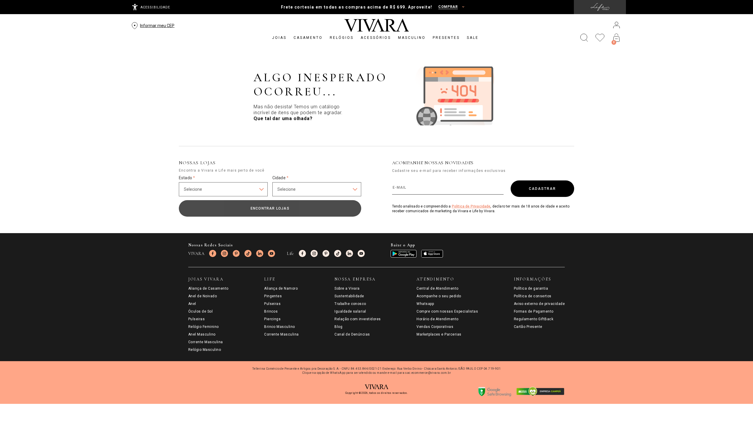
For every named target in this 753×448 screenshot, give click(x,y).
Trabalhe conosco (350, 304)
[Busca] (584, 38)
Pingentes (273, 296)
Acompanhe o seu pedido (439, 296)
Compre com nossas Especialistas (447, 311)
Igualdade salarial (350, 311)
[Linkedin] (259, 253)
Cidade (280, 177)
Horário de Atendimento (438, 319)
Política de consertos (533, 296)
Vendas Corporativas (435, 327)
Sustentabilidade (349, 296)
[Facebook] (212, 253)
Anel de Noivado (202, 296)
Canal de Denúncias (352, 334)
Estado (187, 177)
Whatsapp (425, 304)
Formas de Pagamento (534, 311)
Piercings (272, 319)
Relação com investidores (357, 319)
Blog (338, 327)
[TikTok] (247, 253)
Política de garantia (531, 288)
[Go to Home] (376, 25)
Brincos (271, 311)
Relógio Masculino (204, 350)
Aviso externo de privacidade (539, 304)
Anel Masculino (202, 334)
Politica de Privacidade (471, 206)
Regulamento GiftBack (534, 319)
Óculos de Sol (200, 311)
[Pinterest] (236, 253)
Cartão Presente (528, 327)
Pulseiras (196, 319)
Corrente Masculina (205, 342)
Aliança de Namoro (281, 288)
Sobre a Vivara (347, 288)
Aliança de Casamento (208, 288)
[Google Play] (404, 254)
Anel (192, 304)
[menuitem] (279, 37)
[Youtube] (271, 253)
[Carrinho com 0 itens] (616, 38)
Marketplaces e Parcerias (439, 334)
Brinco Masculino (279, 327)
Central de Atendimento (438, 288)
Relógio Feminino (203, 327)
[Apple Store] (432, 254)
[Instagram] (224, 253)
